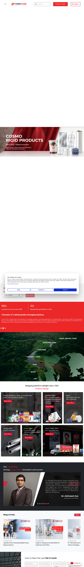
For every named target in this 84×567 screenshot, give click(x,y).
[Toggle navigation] (5, 4)
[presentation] (6, 530)
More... (77, 514)
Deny (18, 290)
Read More (7, 401)
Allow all (65, 290)
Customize (41, 290)
